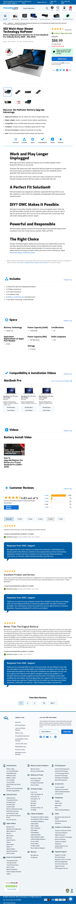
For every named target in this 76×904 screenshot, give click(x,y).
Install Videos (11, 410)
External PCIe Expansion (62, 769)
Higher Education (60, 835)
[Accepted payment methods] (58, 900)
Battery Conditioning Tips (16, 297)
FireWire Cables (35, 846)
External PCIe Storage (61, 771)
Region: (41, 2)
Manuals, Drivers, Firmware (63, 859)
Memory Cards (35, 769)
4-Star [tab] (30, 519)
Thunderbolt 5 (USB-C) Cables (39, 817)
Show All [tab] (9, 519)
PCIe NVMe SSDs (11, 773)
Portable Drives (10, 802)
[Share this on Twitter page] (61, 70)
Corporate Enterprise (61, 832)
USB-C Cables (35, 826)
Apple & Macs (11, 823)
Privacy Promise (20, 749)
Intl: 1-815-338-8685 (65, 2)
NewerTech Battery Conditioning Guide (22, 253)
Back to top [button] (68, 489)
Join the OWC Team (21, 743)
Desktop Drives (10, 798)
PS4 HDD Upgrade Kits (13, 790)
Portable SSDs (10, 804)
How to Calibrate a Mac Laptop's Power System (34, 262)
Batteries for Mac (36, 778)
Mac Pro (8, 833)
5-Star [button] (46, 495)
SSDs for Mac (10, 769)
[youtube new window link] (47, 737)
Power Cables (35, 785)
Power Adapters (35, 780)
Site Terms (6, 900)
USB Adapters (35, 832)
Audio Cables (34, 843)
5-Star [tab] (20, 519)
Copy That (34, 792)
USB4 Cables (34, 823)
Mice (56, 807)
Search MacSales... (29, 8)
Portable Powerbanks (37, 783)
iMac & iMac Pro (11, 831)
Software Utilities (36, 807)
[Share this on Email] (70, 70)
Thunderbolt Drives (12, 800)
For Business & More (26, 2)
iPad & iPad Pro (10, 840)
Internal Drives (11, 765)
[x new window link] (51, 737)
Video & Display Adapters (13, 871)
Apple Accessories (12, 851)
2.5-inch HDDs (10, 782)
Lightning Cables (35, 835)
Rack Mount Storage (12, 811)
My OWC (33, 805)
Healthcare (58, 844)
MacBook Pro (10, 827)
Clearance (58, 823)
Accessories (59, 784)
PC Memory (34, 857)
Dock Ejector (34, 799)
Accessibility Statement (22, 736)
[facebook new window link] (40, 737)
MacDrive (33, 803)
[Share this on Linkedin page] (58, 70)
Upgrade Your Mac (60, 855)
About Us (18, 722)
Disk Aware (34, 796)
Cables (8, 874)
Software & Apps (36, 789)
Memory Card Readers (37, 771)
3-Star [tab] (40, 519)
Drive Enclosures (11, 819)
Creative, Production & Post (63, 830)
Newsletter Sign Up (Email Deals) (62, 818)
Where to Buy (19, 733)
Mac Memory (34, 855)
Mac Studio (9, 835)
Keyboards (58, 805)
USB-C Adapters (35, 828)
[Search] (47, 8)
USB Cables (34, 830)
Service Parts (59, 794)
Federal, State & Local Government (61, 847)
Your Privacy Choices (9, 903)
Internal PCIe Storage (61, 775)
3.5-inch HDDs (10, 780)
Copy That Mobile (36, 794)
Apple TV (9, 847)
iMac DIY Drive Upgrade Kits (14, 788)
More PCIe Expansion (61, 780)
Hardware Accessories (61, 789)
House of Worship (60, 839)
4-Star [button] (46, 498)
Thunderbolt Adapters (37, 821)
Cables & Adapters (37, 814)
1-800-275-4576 (53, 2)
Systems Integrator (60, 841)
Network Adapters (11, 869)
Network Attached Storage (14, 809)
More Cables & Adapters (38, 848)
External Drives (11, 794)
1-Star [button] (46, 507)
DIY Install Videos (20, 725)
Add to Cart (62, 59)
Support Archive (60, 866)
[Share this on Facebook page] (64, 70)
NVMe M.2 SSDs (11, 775)
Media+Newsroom (20, 746)
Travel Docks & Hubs (12, 865)
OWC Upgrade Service (61, 868)
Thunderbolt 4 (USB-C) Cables (39, 819)
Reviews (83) (68, 29)
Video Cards (58, 803)
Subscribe (67, 732)
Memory (33, 852)
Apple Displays (10, 849)
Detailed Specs (11, 407)
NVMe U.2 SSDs (11, 778)
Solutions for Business (63, 827)
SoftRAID (33, 810)
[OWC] (10, 8)
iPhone (8, 842)
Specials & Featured (61, 821)
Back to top (68, 280)
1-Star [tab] (61, 519)
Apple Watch (10, 844)
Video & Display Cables (37, 837)
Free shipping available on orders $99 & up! (11, 2)
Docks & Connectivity (13, 857)
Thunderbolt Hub (11, 863)
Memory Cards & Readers (39, 765)
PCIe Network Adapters (62, 778)
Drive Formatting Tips (61, 864)
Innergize (33, 801)
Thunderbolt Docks (12, 860)
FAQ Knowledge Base (61, 861)
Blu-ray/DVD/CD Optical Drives (13, 816)
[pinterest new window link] (55, 737)
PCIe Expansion (60, 765)
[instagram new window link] (44, 737)
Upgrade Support (61, 852)
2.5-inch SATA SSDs (12, 771)
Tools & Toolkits (59, 787)
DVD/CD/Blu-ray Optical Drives (13, 785)
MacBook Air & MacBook (13, 829)
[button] (70, 899)
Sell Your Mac (10, 853)
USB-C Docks (10, 867)
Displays (57, 801)
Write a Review (8, 507)
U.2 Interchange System (62, 773)
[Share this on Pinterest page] (67, 70)
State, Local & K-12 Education (63, 837)
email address (46, 731)
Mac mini (9, 838)
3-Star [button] (46, 501)
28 (44, 703)
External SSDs (10, 806)
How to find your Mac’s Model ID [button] (60, 381)
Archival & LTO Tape (12, 813)
